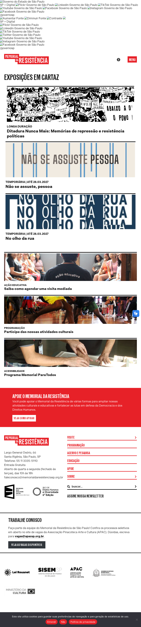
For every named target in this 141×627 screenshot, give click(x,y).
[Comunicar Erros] (64, 18)
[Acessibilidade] (118, 60)
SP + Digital (7, 5)
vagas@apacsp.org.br (29, 536)
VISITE (71, 437)
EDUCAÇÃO (73, 461)
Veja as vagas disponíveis (26, 545)
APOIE (70, 469)
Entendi (51, 621)
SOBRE (71, 476)
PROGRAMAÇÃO (76, 445)
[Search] (135, 487)
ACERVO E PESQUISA (78, 453)
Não (63, 621)
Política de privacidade (82, 621)
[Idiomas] (123, 60)
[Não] (136, 619)
